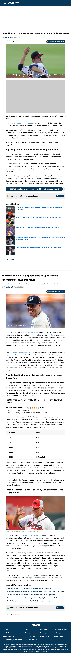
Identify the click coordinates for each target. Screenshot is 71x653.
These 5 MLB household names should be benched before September (31, 595)
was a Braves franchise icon (23, 352)
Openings (44, 629)
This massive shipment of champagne (20, 123)
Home (7, 259)
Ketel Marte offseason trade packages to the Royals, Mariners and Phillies (33, 598)
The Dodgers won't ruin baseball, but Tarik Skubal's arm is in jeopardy (31, 601)
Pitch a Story (58, 633)
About (5, 629)
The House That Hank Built (32, 535)
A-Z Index (6, 633)
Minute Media (11, 644)
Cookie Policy (45, 636)
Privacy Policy (8, 636)
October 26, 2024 (41, 413)
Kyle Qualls (8, 37)
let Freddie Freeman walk (30, 332)
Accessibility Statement (12, 640)
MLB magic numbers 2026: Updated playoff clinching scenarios (29, 588)
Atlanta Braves (15, 614)
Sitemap (28, 633)
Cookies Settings (31, 640)
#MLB (42, 408)
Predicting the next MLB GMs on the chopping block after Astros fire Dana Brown (35, 591)
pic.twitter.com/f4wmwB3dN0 (17, 410)
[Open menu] (5, 3)
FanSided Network (60, 629)
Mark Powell (8, 287)
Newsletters (45, 633)
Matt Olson (51, 335)
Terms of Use (30, 636)
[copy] (17, 41)
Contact (28, 629)
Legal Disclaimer (59, 636)
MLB (12, 259)
